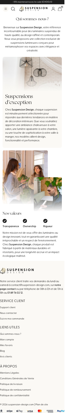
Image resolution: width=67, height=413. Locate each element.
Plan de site (41, 404)
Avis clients (6, 356)
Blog (2, 351)
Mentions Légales (9, 373)
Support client (7, 307)
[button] (6, 9)
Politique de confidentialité (14, 395)
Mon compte (7, 339)
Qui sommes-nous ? (10, 334)
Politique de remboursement (15, 390)
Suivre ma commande (12, 319)
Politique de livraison (11, 384)
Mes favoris (6, 345)
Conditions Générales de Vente (17, 378)
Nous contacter (8, 313)
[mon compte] (53, 9)
